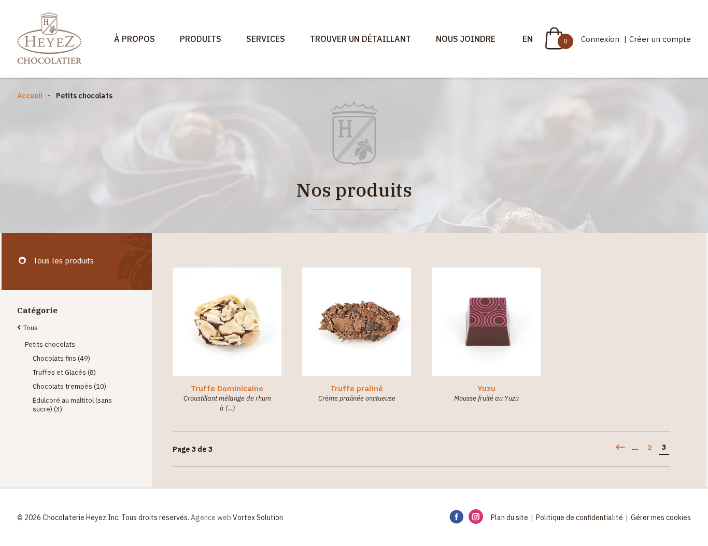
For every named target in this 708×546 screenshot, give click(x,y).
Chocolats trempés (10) (69, 386)
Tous (30, 327)
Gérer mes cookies (661, 517)
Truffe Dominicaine (227, 388)
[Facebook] (456, 517)
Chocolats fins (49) (61, 358)
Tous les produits (63, 260)
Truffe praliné (356, 388)
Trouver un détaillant (360, 39)
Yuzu (486, 388)
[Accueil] (49, 39)
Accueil (30, 95)
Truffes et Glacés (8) (64, 372)
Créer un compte (660, 39)
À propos (134, 39)
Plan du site (509, 517)
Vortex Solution (258, 517)
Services (265, 39)
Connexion (601, 39)
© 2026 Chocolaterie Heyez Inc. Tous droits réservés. (103, 517)
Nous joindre (465, 39)
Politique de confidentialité (579, 517)
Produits (200, 39)
